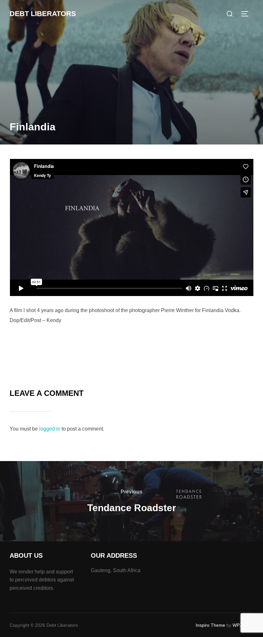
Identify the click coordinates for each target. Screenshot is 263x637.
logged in (49, 429)
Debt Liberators (43, 14)
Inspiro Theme (210, 625)
